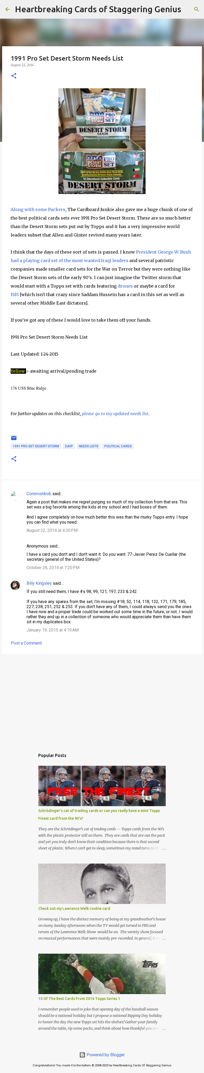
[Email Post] (14, 440)
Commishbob (39, 493)
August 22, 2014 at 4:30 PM (52, 530)
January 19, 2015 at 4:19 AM (53, 630)
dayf (69, 446)
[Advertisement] (102, 699)
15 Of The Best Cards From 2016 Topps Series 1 (79, 998)
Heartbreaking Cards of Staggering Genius (98, 9)
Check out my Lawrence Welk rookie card (74, 908)
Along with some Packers (38, 209)
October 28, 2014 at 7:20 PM (53, 567)
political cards (118, 446)
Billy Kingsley (39, 583)
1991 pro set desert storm (36, 446)
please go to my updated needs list (115, 413)
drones (125, 286)
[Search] (188, 9)
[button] (14, 76)
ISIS (15, 294)
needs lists (88, 446)
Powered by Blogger (105, 1054)
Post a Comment (26, 643)
